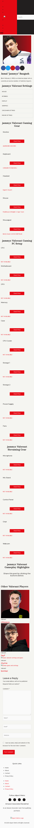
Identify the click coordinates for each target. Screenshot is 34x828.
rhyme (4, 663)
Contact (7, 773)
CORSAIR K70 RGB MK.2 (10, 168)
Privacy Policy (9, 776)
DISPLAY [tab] (4, 101)
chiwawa (5, 622)
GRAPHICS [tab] (5, 106)
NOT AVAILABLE (5, 262)
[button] (1, 17)
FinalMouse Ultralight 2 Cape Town (13, 212)
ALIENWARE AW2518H (9, 146)
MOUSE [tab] (4, 92)
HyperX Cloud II (7, 190)
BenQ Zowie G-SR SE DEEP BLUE (12, 234)
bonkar (4, 671)
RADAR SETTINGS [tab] (7, 115)
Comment (6, 689)
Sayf (3, 655)
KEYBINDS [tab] (5, 96)
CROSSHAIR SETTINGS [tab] (8, 110)
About (7, 771)
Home (7, 768)
